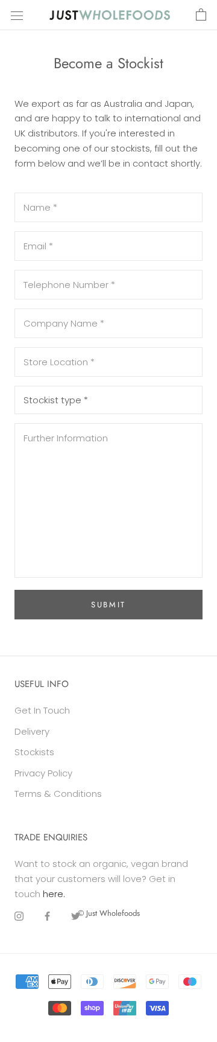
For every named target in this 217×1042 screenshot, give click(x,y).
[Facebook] (47, 916)
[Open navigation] (17, 15)
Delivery (31, 731)
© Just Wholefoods (109, 913)
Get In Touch (42, 710)
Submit (108, 604)
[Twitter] (75, 916)
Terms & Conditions (58, 793)
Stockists (34, 752)
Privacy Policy (43, 773)
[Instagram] (19, 916)
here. (54, 893)
